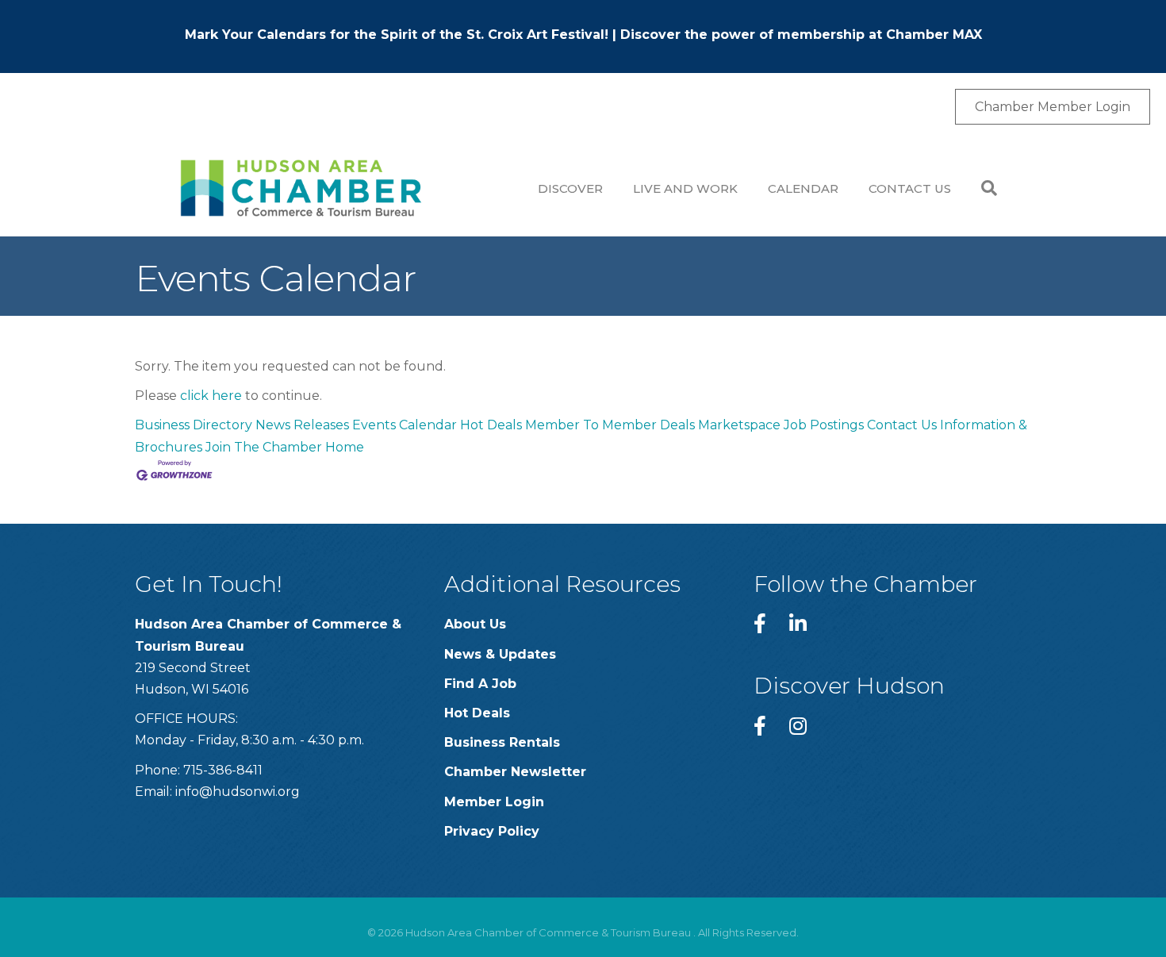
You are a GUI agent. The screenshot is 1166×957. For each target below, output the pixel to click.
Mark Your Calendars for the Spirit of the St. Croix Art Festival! (396, 34)
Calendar (803, 188)
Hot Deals (491, 424)
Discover (570, 188)
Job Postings (824, 424)
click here (211, 395)
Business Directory (193, 424)
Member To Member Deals (610, 424)
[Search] (981, 188)
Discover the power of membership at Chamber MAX (801, 34)
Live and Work (685, 188)
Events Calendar (404, 424)
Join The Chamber (263, 447)
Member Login (494, 801)
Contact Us (910, 188)
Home (344, 447)
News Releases (302, 424)
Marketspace (739, 424)
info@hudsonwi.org (237, 791)
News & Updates (500, 654)
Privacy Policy (491, 831)
